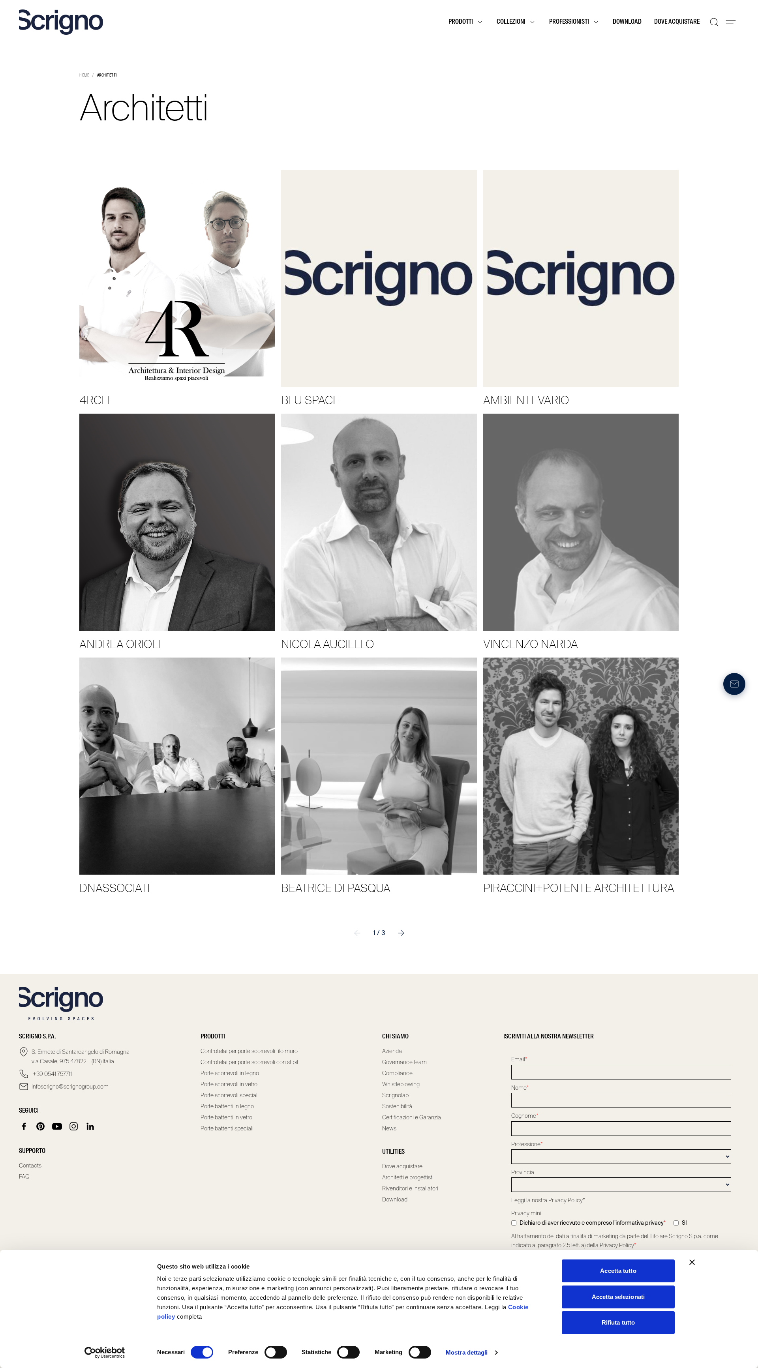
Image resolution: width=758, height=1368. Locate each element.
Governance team (404, 1062)
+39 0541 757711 (52, 1074)
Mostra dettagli (467, 1352)
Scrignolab (395, 1095)
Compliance (397, 1073)
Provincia (522, 1172)
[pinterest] (41, 1126)
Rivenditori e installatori (410, 1188)
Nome (520, 1087)
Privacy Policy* (566, 1200)
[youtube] (57, 1126)
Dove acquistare (677, 22)
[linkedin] (90, 1126)
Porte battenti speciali (227, 1128)
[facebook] (24, 1126)
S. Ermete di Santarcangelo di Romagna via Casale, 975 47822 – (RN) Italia (80, 1056)
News (389, 1128)
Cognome (524, 1115)
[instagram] (74, 1126)
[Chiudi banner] (692, 1262)
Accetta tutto (618, 1270)
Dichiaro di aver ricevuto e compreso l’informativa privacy (593, 1222)
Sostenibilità (397, 1106)
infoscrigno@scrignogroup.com (70, 1086)
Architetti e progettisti (407, 1177)
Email (519, 1059)
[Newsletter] (734, 684)
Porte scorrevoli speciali (230, 1095)
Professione (527, 1144)
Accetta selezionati (618, 1296)
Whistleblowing (401, 1084)
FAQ (24, 1176)
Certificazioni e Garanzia (411, 1117)
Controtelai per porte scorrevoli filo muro (249, 1051)
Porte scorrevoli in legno (230, 1073)
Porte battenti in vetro (226, 1117)
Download (627, 22)
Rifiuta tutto (618, 1322)
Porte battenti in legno (227, 1106)
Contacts (30, 1165)
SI (684, 1222)
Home (84, 75)
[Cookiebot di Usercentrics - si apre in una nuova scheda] (104, 1353)
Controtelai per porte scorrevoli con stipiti (250, 1062)
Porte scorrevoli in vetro (229, 1084)
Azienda (392, 1051)
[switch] (276, 1352)
